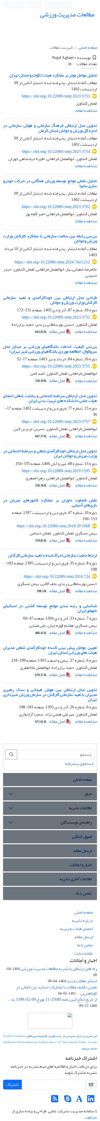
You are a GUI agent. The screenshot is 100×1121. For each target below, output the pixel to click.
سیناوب (91, 1117)
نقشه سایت (83, 953)
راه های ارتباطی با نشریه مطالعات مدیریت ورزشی (59, 969)
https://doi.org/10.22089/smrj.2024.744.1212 (52, 262)
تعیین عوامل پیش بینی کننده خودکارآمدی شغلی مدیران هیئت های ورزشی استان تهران (50, 650)
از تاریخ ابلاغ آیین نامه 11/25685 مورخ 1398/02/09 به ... (52, 999)
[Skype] (68, 1100)
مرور (88, 793)
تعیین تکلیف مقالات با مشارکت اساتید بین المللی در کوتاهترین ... (56, 990)
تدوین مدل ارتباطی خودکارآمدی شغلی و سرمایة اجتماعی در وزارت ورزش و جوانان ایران (50, 453)
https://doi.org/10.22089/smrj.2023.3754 (56, 151)
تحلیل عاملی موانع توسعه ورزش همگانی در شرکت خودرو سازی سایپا (50, 183)
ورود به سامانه (57, 5)
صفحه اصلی (87, 47)
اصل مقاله (50, 331)
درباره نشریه (82, 920)
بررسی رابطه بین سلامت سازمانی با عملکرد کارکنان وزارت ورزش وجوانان (50, 238)
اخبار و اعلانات (81, 865)
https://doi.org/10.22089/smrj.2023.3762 (56, 207)
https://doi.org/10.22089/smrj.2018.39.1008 (53, 526)
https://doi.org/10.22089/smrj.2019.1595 (56, 471)
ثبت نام (35, 4)
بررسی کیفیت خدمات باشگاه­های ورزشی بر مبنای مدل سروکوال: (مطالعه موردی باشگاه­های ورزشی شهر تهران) (50, 349)
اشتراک (12, 1084)
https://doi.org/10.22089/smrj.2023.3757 (56, 421)
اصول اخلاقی (82, 836)
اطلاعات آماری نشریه (75, 879)
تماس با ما (84, 893)
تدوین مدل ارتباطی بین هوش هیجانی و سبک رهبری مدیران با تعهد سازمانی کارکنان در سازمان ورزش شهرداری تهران (50, 694)
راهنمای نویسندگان (76, 822)
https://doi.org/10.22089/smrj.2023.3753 (56, 96)
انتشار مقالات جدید (82, 981)
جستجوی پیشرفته (79, 763)
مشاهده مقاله (86, 110)
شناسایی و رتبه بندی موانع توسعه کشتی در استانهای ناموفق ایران (50, 608)
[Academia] (79, 1100)
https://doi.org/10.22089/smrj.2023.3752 (56, 317)
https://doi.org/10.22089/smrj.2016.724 (57, 576)
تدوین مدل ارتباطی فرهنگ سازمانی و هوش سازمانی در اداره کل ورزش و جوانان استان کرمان (50, 128)
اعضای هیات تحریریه (76, 928)
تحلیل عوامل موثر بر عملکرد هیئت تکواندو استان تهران (53, 75)
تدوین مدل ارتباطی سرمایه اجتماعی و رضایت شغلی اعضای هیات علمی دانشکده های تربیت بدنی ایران (50, 398)
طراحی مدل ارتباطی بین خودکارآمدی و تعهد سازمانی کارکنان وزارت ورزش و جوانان (50, 300)
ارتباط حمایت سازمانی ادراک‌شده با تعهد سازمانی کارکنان (52, 555)
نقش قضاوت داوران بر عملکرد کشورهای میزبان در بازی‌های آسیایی (50, 502)
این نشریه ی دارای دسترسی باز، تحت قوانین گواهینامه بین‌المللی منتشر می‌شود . (50, 1042)
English (12, 5)
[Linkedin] (91, 1100)
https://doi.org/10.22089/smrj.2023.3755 (56, 366)
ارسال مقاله (82, 851)
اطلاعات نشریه (80, 808)
